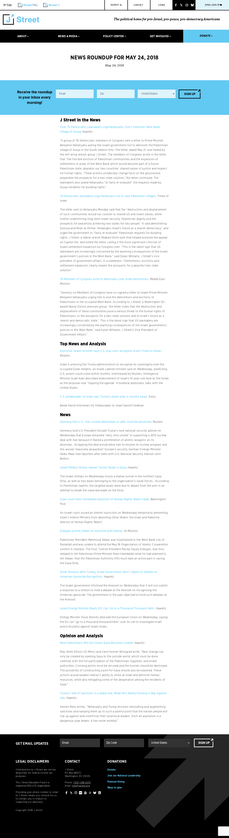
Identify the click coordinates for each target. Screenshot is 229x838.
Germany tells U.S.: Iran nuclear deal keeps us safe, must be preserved (105, 422)
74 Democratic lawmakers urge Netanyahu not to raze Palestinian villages (108, 196)
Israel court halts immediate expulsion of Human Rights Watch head (104, 499)
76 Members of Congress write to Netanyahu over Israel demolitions (104, 279)
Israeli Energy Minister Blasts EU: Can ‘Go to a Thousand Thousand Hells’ (107, 608)
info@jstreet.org (81, 786)
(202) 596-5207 (82, 782)
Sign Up (190, 94)
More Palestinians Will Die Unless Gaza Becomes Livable (96, 643)
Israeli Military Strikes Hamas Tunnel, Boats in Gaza (93, 467)
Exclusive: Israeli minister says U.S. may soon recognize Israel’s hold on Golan (110, 351)
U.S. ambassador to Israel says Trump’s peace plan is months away (103, 396)
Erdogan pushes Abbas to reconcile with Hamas (91, 531)
